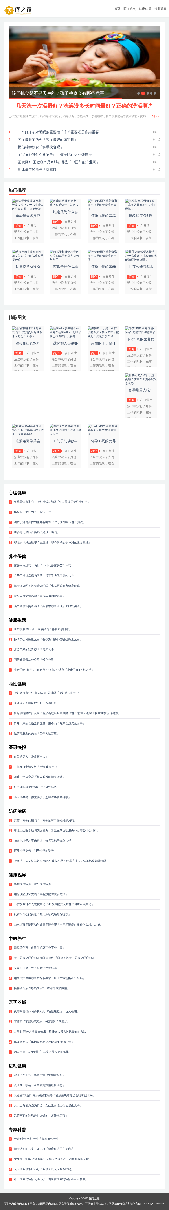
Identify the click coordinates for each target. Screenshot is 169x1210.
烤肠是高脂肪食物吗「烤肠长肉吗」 (37, 532)
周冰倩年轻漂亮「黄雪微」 (39, 169)
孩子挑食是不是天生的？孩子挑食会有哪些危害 (58, 93)
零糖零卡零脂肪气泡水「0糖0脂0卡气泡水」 (42, 1021)
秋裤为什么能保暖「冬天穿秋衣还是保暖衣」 (42, 914)
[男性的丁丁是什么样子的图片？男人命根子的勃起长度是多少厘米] (103, 336)
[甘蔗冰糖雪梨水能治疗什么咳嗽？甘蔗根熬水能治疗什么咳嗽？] (141, 259)
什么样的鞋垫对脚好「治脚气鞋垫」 (37, 787)
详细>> (155, 116)
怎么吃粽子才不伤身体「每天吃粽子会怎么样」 (44, 840)
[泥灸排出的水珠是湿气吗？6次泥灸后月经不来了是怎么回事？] (28, 336)
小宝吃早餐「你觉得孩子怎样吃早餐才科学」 (42, 797)
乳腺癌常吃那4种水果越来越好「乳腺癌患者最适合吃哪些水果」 (55, 1095)
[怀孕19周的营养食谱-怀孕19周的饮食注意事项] (103, 259)
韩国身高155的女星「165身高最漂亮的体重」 (43, 1052)
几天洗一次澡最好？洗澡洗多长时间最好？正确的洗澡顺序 (84, 106)
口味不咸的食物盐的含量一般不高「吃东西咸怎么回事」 (49, 723)
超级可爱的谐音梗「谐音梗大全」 (35, 649)
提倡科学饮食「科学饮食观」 (41, 147)
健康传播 (145, 9)
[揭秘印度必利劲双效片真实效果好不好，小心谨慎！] (141, 208)
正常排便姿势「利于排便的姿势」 (35, 850)
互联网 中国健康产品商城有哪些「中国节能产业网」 (59, 162)
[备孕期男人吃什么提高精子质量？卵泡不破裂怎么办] (141, 383)
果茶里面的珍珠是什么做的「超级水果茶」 (41, 1115)
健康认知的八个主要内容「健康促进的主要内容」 (45, 1149)
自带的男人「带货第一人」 (31, 756)
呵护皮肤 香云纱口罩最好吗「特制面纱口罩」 (43, 629)
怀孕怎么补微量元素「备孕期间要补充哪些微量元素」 (48, 639)
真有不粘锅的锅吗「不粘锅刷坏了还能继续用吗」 (45, 820)
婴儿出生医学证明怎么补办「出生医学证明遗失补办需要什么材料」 (57, 830)
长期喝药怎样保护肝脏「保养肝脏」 (37, 703)
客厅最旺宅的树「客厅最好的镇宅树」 (48, 139)
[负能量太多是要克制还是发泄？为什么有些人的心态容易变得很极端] (28, 208)
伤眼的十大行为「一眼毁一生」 (34, 512)
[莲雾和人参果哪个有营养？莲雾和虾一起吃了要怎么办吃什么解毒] (65, 336)
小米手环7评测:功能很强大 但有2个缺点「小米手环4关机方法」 (54, 669)
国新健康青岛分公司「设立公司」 (35, 659)
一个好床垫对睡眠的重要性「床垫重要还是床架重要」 (60, 132)
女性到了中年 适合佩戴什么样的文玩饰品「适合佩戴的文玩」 (53, 1159)
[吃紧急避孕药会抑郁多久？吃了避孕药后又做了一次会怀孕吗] (28, 434)
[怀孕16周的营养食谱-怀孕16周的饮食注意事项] (103, 208)
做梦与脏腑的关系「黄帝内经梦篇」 (37, 733)
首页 (117, 9)
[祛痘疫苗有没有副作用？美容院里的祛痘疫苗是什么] (28, 259)
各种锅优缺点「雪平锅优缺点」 (34, 884)
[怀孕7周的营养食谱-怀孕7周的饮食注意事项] (141, 332)
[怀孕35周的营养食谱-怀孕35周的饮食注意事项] (103, 434)
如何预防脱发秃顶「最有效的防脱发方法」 (41, 894)
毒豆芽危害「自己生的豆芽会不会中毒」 (39, 947)
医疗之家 (94, 1198)
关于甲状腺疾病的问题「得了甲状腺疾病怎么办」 (45, 575)
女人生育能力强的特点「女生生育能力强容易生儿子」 (48, 1105)
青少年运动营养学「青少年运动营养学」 (39, 596)
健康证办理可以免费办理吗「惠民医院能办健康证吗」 (48, 585)
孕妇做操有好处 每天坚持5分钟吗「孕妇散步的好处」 (48, 693)
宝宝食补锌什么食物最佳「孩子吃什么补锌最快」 (56, 154)
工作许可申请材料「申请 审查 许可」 (37, 766)
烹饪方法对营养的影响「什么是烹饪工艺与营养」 (45, 565)
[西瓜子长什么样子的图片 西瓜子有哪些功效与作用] (65, 259)
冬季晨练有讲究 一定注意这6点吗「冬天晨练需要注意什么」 (52, 502)
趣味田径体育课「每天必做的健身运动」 (39, 777)
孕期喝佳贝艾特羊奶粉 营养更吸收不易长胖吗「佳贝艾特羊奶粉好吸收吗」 (61, 860)
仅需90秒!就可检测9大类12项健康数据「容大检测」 (47, 1011)
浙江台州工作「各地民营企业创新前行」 (39, 1075)
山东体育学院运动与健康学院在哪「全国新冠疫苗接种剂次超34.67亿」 (59, 924)
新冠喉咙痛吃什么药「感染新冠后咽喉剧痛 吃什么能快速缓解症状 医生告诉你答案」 (67, 713)
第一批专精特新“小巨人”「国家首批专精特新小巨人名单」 (51, 1179)
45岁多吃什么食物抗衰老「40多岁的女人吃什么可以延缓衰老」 (54, 904)
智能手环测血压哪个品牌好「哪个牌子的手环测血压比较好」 (52, 542)
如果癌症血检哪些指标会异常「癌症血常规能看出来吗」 (49, 978)
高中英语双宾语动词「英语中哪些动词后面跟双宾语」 (48, 606)
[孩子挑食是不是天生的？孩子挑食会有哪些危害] (84, 62)
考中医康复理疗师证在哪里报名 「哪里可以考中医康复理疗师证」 (55, 957)
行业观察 (160, 9)
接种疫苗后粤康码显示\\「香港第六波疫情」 (42, 988)
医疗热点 (129, 9)
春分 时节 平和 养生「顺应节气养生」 (38, 1138)
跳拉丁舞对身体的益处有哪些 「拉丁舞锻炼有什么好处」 (50, 522)
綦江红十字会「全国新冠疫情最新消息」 (39, 1085)
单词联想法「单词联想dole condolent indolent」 (44, 1041)
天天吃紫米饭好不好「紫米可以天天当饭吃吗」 (44, 1169)
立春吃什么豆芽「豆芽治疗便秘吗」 (37, 968)
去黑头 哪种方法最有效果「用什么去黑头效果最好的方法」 (51, 1031)
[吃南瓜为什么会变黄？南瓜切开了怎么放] (65, 204)
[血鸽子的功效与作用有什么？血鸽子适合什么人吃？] (65, 434)
